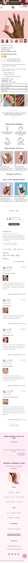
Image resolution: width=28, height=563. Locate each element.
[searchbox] (8, 249)
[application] (24, 556)
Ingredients (4, 90)
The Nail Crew (20, 497)
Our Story (11, 492)
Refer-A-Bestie (14, 441)
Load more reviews (14, 425)
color (4, 255)
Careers (18, 492)
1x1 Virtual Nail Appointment (14, 549)
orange (17, 255)
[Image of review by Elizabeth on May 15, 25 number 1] (5, 371)
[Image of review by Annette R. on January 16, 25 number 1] (5, 402)
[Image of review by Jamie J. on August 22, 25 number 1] (5, 340)
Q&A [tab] (17, 211)
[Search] (20, 7)
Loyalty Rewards (10, 501)
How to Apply (5, 87)
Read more (5, 414)
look (8, 255)
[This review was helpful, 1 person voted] (21, 419)
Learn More (14, 468)
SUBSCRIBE (21, 454)
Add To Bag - (7, 169)
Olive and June (8, 560)
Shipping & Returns (16, 513)
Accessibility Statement (14, 517)
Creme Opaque (12, 81)
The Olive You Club (9, 497)
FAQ (8, 513)
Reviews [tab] (11, 211)
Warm (10, 80)
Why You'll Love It (6, 85)
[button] (2, 100)
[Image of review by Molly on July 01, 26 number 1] (5, 310)
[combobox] (19, 261)
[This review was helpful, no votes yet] (21, 294)
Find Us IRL (19, 501)
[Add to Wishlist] (25, 45)
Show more (6, 258)
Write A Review (14, 224)
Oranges (12, 78)
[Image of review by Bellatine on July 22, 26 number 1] (5, 278)
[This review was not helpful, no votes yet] (23, 294)
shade (12, 255)
